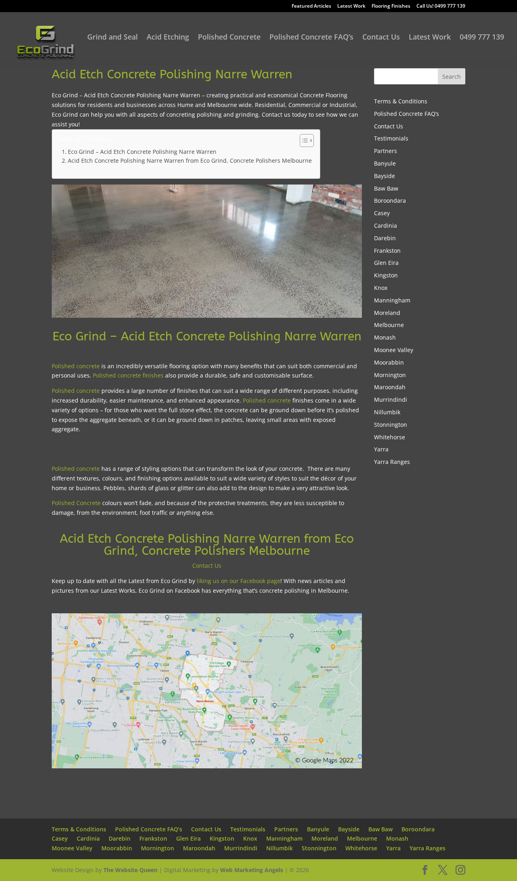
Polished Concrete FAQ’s (311, 38)
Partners (385, 151)
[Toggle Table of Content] (303, 140)
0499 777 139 (482, 38)
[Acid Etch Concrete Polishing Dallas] (207, 768)
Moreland (387, 313)
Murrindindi (390, 399)
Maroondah (390, 387)
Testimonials (391, 138)
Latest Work (351, 6)
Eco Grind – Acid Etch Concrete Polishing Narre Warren (142, 151)
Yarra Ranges (392, 462)
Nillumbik (387, 412)
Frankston (387, 250)
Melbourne (389, 325)
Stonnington (390, 424)
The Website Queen (130, 870)
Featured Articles (311, 6)
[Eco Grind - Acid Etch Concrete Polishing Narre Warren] (207, 317)
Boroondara (390, 200)
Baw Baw (386, 188)
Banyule (385, 163)
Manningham (392, 300)
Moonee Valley (393, 350)
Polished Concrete (229, 38)
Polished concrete (76, 366)
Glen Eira (386, 262)
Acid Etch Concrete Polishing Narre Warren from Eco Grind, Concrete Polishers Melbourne (190, 160)
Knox (380, 288)
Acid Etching (168, 38)
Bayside (384, 176)
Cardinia (385, 225)
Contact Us (381, 38)
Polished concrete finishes (128, 375)
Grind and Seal (112, 38)
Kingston (386, 275)
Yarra (381, 449)
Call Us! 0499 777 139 (440, 6)
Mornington (390, 375)
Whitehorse (389, 437)
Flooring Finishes (391, 6)
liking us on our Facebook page (238, 581)
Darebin (385, 238)
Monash (385, 337)
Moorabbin (389, 362)
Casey (382, 213)
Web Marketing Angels (251, 870)
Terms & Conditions (400, 101)
